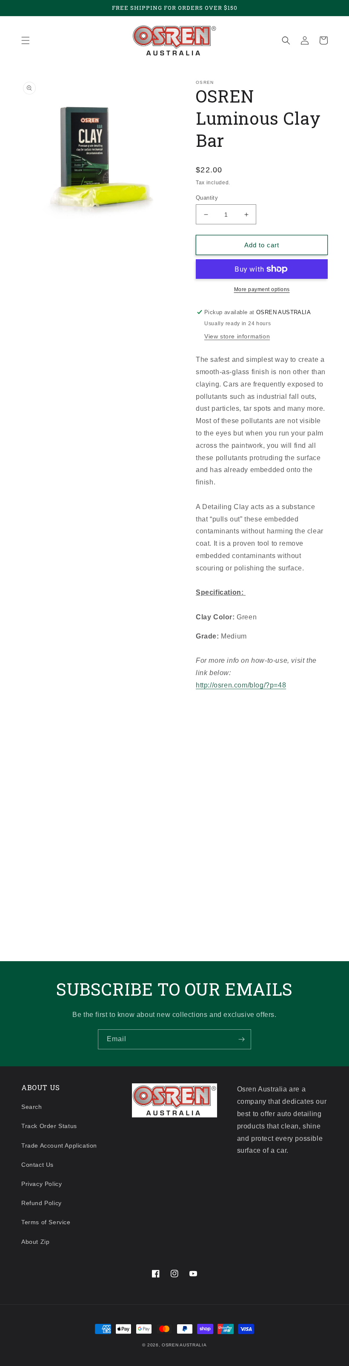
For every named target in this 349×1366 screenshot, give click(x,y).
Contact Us (37, 1164)
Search (31, 1106)
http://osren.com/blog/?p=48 (241, 685)
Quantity (207, 198)
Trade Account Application (59, 1145)
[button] (25, 40)
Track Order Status (49, 1126)
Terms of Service (46, 1222)
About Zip (35, 1241)
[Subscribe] (241, 1039)
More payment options (262, 289)
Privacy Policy (41, 1183)
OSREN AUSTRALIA (184, 1345)
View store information (237, 336)
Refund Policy (41, 1203)
